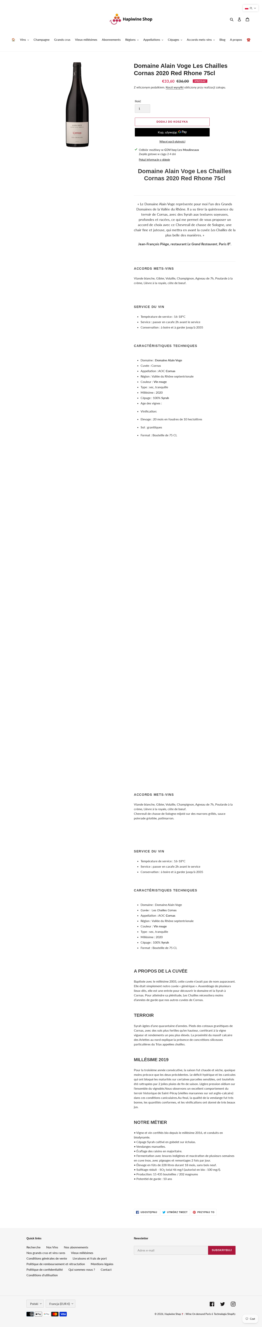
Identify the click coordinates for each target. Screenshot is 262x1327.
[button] (250, 8)
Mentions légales (102, 1264)
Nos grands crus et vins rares (45, 1253)
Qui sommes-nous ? (81, 1269)
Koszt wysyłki (175, 87)
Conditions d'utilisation (42, 1275)
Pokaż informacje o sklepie (154, 159)
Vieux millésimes (82, 1253)
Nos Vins (52, 1247)
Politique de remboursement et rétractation (55, 1264)
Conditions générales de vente (46, 1258)
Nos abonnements (76, 1247)
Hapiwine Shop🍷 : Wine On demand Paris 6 (189, 1313)
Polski (34, 1303)
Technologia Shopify (225, 1313)
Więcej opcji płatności (172, 141)
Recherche (33, 1247)
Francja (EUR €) (59, 1303)
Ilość (138, 101)
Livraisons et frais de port (90, 1258)
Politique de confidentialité (44, 1269)
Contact (106, 1269)
